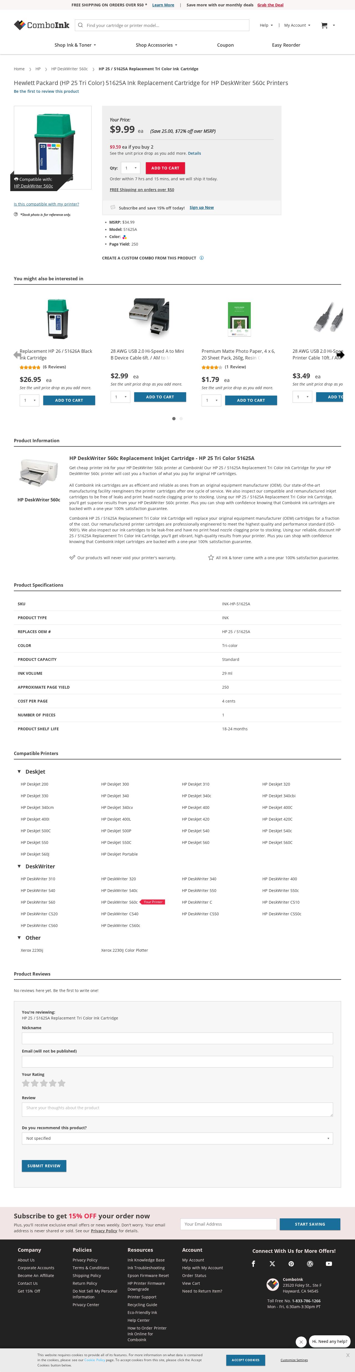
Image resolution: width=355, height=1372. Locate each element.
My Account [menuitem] (295, 25)
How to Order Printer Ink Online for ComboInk (147, 1333)
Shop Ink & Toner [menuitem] (73, 45)
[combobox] (162, 25)
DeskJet (35, 771)
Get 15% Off (29, 1291)
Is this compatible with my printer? (46, 204)
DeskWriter (40, 866)
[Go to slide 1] (174, 418)
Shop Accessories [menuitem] (154, 45)
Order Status (194, 1275)
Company (29, 1250)
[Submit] (80, 25)
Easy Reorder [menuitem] (286, 45)
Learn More (163, 5)
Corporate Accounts (36, 1267)
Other (33, 937)
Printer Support (142, 1296)
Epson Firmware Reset (148, 1275)
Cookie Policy (94, 1360)
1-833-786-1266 (306, 1300)
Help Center (139, 1320)
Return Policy (85, 1283)
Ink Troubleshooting (146, 1267)
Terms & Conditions (91, 1267)
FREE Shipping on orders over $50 (142, 190)
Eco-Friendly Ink (142, 1312)
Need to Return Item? (202, 1291)
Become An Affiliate (36, 1275)
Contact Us (28, 1283)
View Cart (191, 1283)
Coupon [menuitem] (225, 45)
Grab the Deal (270, 5)
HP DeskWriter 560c (33, 186)
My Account (193, 1260)
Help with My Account (202, 1267)
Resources (140, 1250)
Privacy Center (86, 1304)
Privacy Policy (104, 1230)
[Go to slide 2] (181, 418)
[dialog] (177, 1360)
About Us (26, 1260)
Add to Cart (165, 168)
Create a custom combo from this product (149, 258)
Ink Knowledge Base (146, 1260)
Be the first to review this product (46, 91)
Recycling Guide (142, 1304)
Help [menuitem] (264, 25)
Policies (82, 1250)
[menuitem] (328, 25)
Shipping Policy (87, 1275)
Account (192, 1250)
